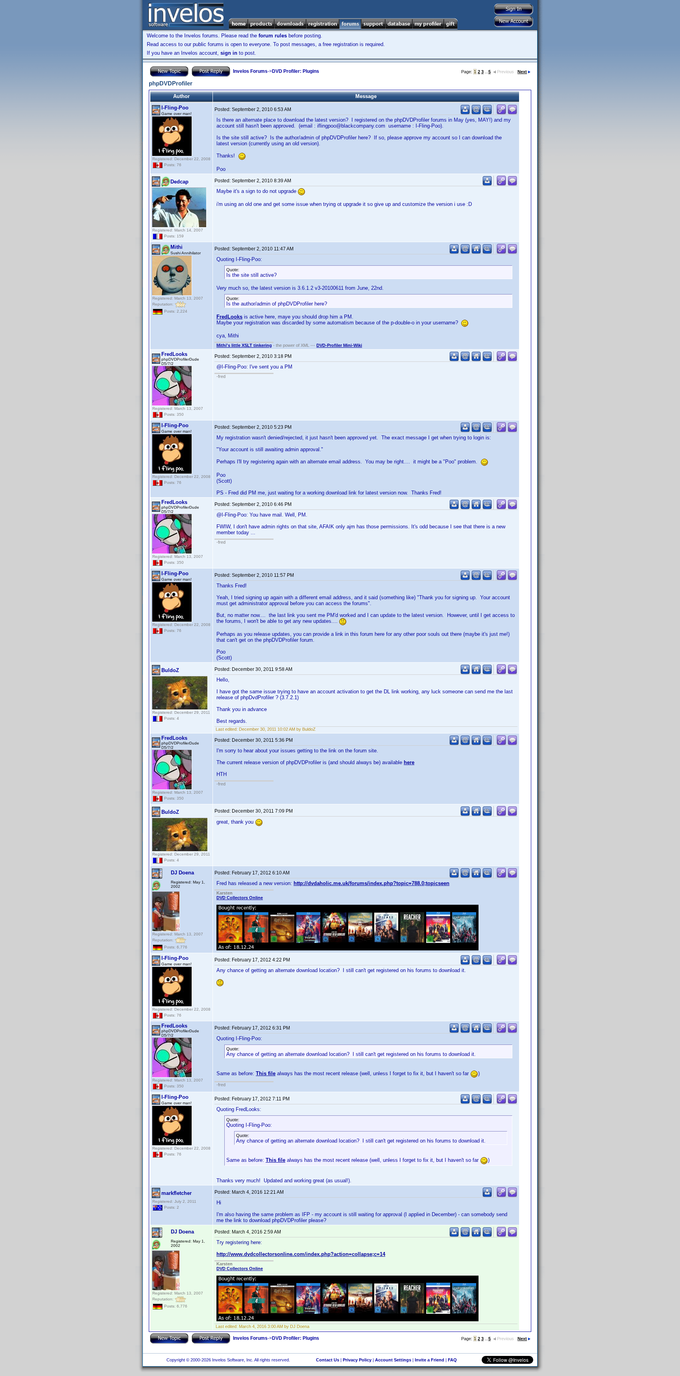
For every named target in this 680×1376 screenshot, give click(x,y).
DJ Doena (182, 873)
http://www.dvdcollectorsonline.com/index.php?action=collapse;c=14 (300, 1254)
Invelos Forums (250, 71)
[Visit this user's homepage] (476, 252)
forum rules (273, 36)
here (409, 762)
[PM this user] (465, 113)
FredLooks (229, 317)
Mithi (176, 247)
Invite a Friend (429, 1359)
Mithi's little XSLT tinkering (244, 345)
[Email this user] (476, 113)
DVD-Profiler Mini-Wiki (339, 345)
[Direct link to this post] (501, 113)
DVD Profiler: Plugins (295, 71)
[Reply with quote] (512, 113)
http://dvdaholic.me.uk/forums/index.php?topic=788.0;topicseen (371, 883)
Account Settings (393, 1359)
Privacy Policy (357, 1359)
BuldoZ (170, 670)
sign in (228, 53)
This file (265, 1073)
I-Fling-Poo (174, 108)
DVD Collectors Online (239, 897)
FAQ (452, 1359)
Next (522, 71)
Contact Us (327, 1359)
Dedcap (179, 182)
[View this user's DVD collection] (487, 113)
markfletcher (176, 1193)
